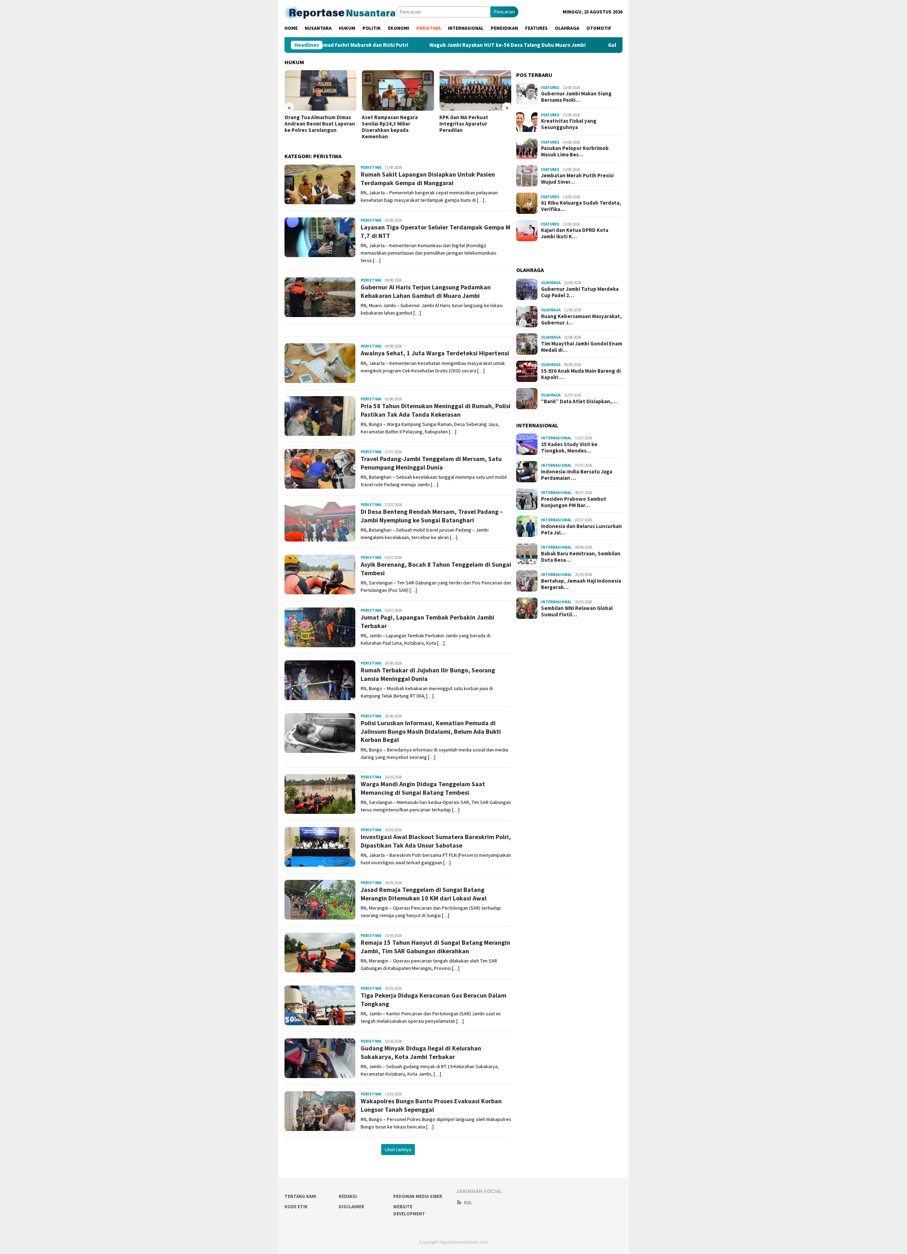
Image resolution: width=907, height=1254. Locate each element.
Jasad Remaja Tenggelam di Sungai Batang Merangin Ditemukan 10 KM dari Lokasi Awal (423, 894)
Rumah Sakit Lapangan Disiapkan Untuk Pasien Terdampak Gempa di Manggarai (428, 178)
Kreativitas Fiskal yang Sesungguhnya (568, 124)
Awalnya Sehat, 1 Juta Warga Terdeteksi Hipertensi (435, 353)
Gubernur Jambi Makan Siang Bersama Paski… (576, 96)
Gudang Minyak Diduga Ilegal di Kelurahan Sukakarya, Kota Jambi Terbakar (421, 1052)
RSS (467, 1203)
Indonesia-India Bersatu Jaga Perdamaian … (576, 474)
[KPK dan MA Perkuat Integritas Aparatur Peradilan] (475, 90)
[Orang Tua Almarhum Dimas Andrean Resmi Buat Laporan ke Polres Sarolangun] (320, 90)
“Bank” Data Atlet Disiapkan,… (579, 401)
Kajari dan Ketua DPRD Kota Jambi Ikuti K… (574, 233)
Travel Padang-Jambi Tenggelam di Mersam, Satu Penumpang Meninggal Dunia (431, 463)
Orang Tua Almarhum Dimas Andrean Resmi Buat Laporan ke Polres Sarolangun (320, 123)
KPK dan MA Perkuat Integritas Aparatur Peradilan (463, 123)
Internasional (556, 437)
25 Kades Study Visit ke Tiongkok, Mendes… (569, 447)
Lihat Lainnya (398, 1149)
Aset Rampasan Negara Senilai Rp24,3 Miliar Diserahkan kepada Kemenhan (390, 127)
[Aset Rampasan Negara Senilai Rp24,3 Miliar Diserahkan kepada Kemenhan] (398, 90)
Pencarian (504, 12)
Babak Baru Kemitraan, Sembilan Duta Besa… (580, 556)
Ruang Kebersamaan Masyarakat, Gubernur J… (581, 319)
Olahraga (550, 282)
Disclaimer (351, 1207)
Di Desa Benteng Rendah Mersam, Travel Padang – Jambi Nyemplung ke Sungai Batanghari (432, 515)
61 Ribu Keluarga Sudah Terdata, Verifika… (581, 206)
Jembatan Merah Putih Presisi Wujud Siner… (577, 178)
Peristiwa (371, 167)
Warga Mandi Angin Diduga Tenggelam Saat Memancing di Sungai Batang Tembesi (423, 788)
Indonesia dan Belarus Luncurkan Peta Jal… (581, 529)
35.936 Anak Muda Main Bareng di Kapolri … (581, 374)
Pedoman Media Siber (417, 1196)
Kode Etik (296, 1207)
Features (550, 87)
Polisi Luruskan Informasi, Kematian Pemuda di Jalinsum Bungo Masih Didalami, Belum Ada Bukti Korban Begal (431, 731)
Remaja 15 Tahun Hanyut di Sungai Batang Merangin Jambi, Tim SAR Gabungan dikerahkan (435, 946)
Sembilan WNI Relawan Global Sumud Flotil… (577, 611)
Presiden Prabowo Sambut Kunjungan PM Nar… (573, 502)
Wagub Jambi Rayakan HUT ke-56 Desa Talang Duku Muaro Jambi (458, 45)
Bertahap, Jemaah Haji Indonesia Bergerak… (581, 584)
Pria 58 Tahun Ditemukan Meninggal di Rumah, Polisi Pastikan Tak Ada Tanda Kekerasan (436, 410)
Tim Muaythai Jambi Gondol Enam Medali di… (581, 346)
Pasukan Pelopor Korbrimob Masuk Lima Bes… (575, 151)
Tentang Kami (300, 1196)
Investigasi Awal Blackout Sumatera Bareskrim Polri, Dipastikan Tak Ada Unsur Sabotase (436, 841)
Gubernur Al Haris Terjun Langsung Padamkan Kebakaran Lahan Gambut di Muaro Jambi (426, 291)
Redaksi (348, 1196)
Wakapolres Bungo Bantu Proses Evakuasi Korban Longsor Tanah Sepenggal (431, 1105)
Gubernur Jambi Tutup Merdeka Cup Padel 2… (580, 292)
